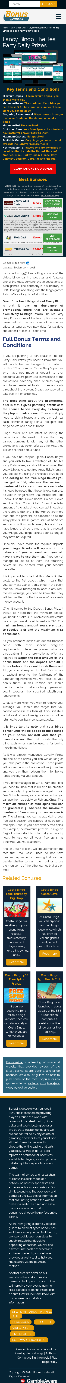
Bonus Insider (41, 1372)
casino (19, 1070)
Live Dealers (22, 1334)
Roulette (44, 1322)
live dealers (29, 1087)
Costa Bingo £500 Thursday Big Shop (16, 894)
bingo (56, 1070)
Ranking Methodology (29, 1353)
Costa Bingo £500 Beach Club (49, 977)
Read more (16, 962)
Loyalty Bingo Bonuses (40, 28)
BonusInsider (14, 1062)
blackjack (53, 1083)
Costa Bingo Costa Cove (49, 892)
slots (43, 1083)
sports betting (34, 1070)
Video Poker (22, 1328)
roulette (33, 1083)
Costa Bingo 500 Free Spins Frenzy (16, 979)
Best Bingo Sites (18, 28)
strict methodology (50, 195)
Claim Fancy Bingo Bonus (33, 168)
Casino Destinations (29, 1349)
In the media (41, 1357)
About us (50, 1349)
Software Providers (28, 1340)
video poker (13, 1087)
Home (5, 28)
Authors (51, 1353)
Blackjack (20, 1322)
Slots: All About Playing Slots (31, 1314)
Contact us (24, 1357)
